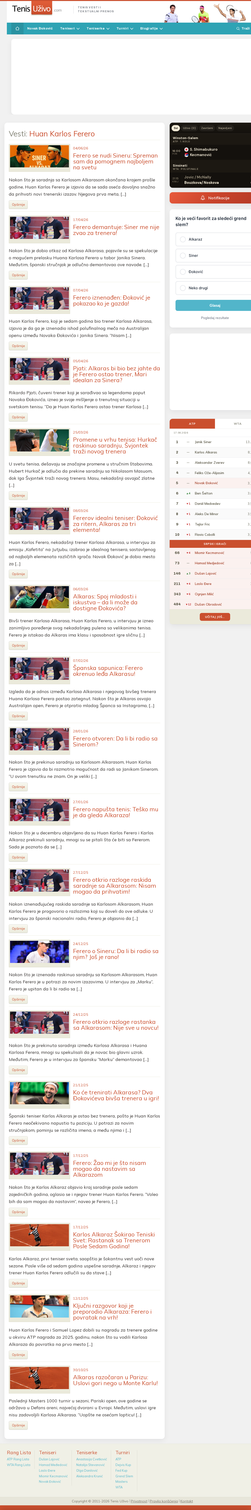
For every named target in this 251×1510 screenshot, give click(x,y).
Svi (176, 128)
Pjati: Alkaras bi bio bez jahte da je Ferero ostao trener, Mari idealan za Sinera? (116, 374)
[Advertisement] (132, 76)
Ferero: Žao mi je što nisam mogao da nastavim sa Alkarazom (109, 1168)
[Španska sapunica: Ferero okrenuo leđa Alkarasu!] (39, 670)
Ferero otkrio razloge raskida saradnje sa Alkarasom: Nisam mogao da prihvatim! (114, 885)
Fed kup (121, 1470)
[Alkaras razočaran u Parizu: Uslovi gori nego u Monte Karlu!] (39, 1380)
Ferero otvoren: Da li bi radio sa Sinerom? (115, 741)
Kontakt (186, 1500)
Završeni (207, 128)
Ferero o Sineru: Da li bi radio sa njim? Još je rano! (116, 953)
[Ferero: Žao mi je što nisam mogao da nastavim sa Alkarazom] (39, 1165)
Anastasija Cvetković (91, 1459)
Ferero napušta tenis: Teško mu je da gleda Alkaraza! (115, 812)
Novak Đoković (40, 28)
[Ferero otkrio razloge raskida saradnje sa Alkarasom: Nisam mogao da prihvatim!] (39, 882)
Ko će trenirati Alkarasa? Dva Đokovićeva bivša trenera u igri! (116, 1095)
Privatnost (139, 1500)
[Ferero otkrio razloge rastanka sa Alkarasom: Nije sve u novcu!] (39, 1024)
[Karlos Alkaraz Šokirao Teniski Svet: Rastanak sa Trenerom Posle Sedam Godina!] (39, 1237)
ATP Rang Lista (18, 1459)
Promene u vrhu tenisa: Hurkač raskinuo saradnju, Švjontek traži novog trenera (115, 445)
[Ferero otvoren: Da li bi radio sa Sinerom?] (39, 741)
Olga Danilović (87, 1470)
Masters (121, 1481)
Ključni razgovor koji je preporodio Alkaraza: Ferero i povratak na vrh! (112, 1311)
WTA (119, 1487)
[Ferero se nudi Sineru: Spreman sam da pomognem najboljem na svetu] (39, 158)
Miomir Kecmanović (53, 1476)
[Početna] (17, 28)
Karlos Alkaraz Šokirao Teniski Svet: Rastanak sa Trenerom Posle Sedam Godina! (114, 1240)
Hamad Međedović (53, 1465)
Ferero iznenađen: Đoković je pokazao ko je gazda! (111, 300)
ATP (192, 423)
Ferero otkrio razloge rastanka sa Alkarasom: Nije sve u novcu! (116, 1024)
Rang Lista (19, 1452)
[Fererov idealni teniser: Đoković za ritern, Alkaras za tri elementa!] (39, 520)
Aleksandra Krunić (89, 1476)
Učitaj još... (215, 617)
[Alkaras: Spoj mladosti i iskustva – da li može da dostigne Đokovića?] (39, 599)
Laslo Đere (47, 1470)
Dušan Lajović (49, 1459)
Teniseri (67, 28)
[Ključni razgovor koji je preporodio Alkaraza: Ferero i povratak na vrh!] (39, 1308)
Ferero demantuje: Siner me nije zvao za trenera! (116, 229)
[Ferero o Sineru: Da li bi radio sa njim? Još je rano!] (39, 953)
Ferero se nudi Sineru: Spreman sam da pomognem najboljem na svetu (115, 161)
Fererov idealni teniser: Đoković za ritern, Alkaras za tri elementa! (115, 523)
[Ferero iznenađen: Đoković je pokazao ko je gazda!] (39, 300)
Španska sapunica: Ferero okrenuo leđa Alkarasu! (108, 670)
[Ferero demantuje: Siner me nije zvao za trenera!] (39, 229)
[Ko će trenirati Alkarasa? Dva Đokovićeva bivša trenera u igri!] (39, 1095)
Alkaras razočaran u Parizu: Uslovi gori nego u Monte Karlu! (115, 1380)
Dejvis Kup (123, 1465)
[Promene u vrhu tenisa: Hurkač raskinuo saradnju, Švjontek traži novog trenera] (39, 442)
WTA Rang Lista (18, 1465)
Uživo (189, 128)
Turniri (122, 28)
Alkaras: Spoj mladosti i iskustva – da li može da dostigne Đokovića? (105, 602)
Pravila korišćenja (164, 1500)
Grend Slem (124, 1476)
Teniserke (96, 28)
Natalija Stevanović (90, 1465)
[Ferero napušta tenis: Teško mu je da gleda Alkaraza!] (39, 812)
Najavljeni (225, 128)
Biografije (149, 28)
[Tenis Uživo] (40, 8)
